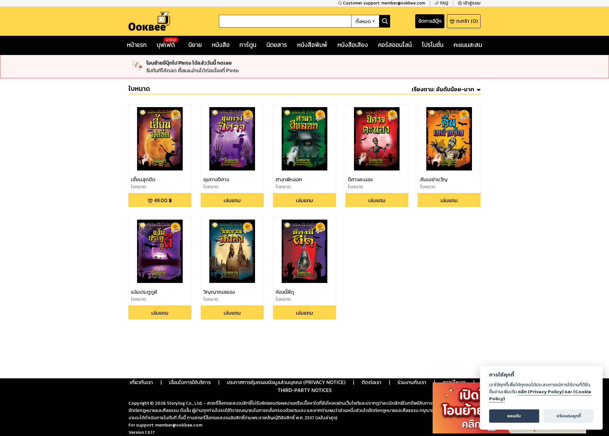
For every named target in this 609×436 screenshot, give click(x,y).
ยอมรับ (514, 416)
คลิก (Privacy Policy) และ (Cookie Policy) (540, 395)
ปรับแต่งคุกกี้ (568, 416)
